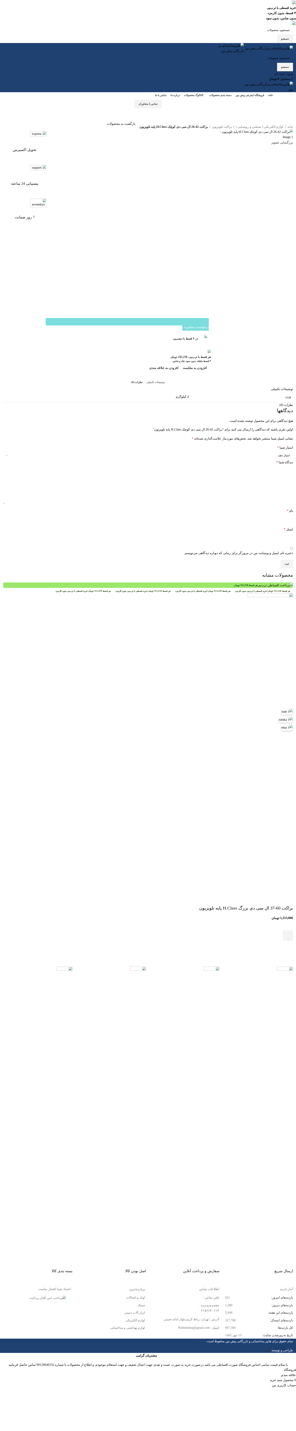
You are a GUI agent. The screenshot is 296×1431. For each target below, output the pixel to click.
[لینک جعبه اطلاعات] (24, 146)
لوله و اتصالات (135, 1297)
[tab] (156, 382)
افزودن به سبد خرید (178, 152)
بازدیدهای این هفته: (280, 1312)
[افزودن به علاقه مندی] (288, 925)
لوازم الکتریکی (135, 1320)
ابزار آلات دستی (134, 1312)
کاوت (267, 1350)
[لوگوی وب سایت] (268, 48)
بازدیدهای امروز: (281, 1297)
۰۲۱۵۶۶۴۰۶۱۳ (209, 1310)
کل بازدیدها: (285, 1327)
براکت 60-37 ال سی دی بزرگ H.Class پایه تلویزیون (246, 908)
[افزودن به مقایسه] (288, 900)
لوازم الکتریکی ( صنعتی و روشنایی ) (259, 126)
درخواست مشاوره (196, 327)
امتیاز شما (285, 447)
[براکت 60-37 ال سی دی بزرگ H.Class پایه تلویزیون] (270, 743)
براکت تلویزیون (222, 126)
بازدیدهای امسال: (281, 1320)
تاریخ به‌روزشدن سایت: (277, 1335)
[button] (288, 935)
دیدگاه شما (284, 462)
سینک (141, 1305)
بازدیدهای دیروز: (282, 1305)
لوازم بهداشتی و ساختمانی (127, 1327)
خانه (290, 126)
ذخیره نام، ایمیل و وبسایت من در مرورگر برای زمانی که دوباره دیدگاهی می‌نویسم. (238, 553)
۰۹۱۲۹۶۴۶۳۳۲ (209, 1306)
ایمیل (288, 529)
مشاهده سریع (288, 946)
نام (290, 510)
